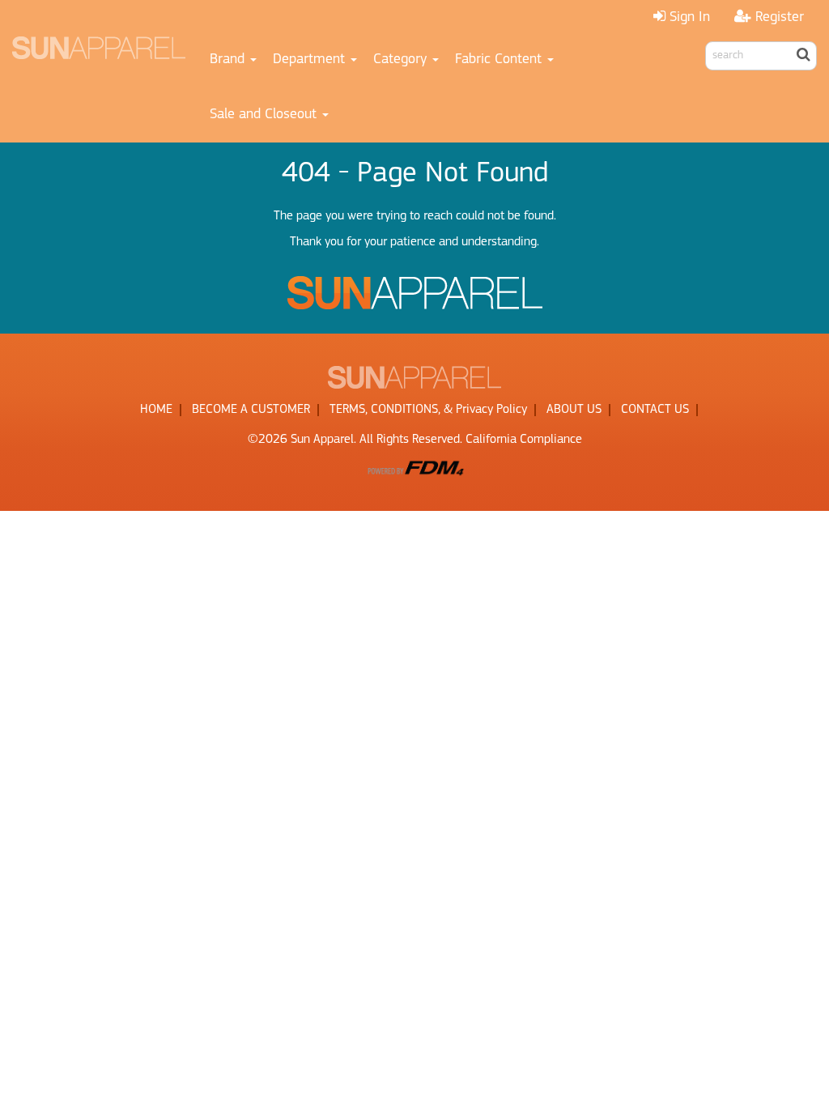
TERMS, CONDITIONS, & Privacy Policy (428, 409)
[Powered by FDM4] (414, 467)
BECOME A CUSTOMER (251, 409)
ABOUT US (574, 409)
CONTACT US (655, 409)
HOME (156, 409)
